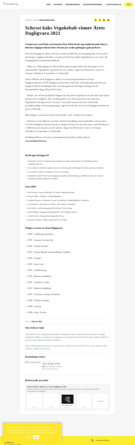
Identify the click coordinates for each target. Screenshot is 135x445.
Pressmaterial (72, 4)
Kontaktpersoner (92, 4)
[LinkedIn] (104, 20)
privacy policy (52, 432)
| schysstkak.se (113, 4)
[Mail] (108, 20)
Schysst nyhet (37, 321)
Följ (129, 4)
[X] (95, 20)
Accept (29, 437)
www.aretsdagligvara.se (36, 140)
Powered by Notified (102, 440)
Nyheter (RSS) (9, 442)
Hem (49, 4)
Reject (36, 437)
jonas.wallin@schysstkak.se (53, 366)
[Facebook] (99, 20)
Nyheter (58, 4)
